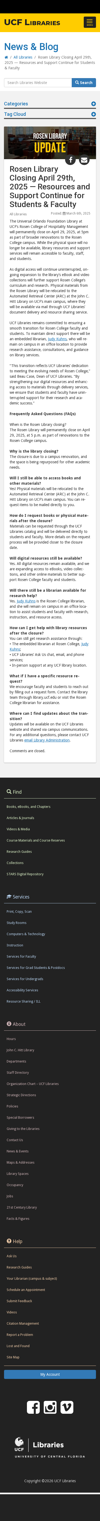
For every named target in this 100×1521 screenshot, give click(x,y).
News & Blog (31, 46)
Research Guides (19, 852)
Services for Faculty (21, 956)
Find (17, 792)
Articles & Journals (20, 818)
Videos (12, 1312)
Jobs (10, 1196)
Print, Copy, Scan (19, 911)
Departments (16, 1061)
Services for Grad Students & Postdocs (36, 968)
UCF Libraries (32, 22)
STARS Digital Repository (25, 874)
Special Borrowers (20, 1117)
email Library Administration (47, 740)
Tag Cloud (15, 114)
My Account (50, 1374)
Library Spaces (18, 1174)
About (19, 1024)
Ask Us (12, 1256)
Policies (12, 1106)
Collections (15, 863)
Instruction (15, 945)
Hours (11, 1039)
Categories (16, 103)
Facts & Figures (18, 1219)
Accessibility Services (22, 990)
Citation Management (23, 1323)
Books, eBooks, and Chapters (28, 807)
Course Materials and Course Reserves (36, 840)
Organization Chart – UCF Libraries (33, 1084)
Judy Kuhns (57, 339)
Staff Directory (18, 1073)
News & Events (18, 1151)
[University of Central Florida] (40, 6)
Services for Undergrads (25, 979)
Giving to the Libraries (23, 1129)
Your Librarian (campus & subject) (32, 1279)
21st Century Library (22, 1207)
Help (17, 1241)
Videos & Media (18, 829)
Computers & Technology (26, 934)
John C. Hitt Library (20, 1050)
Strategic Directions (21, 1095)
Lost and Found (18, 1346)
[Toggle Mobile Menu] (95, 6)
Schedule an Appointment (26, 1290)
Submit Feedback (19, 1301)
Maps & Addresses (20, 1162)
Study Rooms (16, 923)
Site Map (13, 1357)
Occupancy (15, 1185)
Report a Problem (20, 1335)
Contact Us (15, 1140)
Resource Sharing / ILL (24, 1001)
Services (21, 897)
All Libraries (18, 214)
